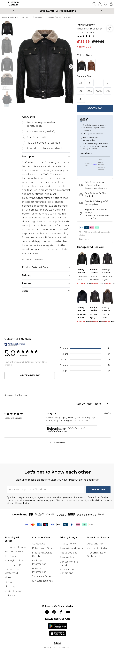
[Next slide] (101, 11)
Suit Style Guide (13, 560)
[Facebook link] (61, 612)
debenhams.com (58, 431)
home (4, 17)
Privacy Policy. (22, 503)
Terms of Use (67, 557)
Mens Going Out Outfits (44, 17)
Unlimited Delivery (15, 547)
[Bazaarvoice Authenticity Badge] (14, 344)
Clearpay (9, 586)
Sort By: (81, 403)
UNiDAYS (9, 595)
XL (81, 91)
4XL (107, 91)
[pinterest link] (54, 612)
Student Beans (13, 591)
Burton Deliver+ (13, 551)
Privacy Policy (68, 543)
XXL (90, 91)
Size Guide (10, 556)
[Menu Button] (4, 4)
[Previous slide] (13, 11)
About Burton (95, 543)
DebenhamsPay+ (14, 565)
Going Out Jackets (64, 17)
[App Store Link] (57, 629)
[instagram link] (47, 612)
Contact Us (38, 543)
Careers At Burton (97, 548)
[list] (44, 66)
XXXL (99, 91)
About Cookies (68, 552)
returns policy (90, 218)
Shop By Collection (24, 17)
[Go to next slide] (71, 66)
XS (80, 82)
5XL (81, 99)
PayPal (8, 582)
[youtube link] (68, 612)
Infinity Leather (86, 24)
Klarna (8, 577)
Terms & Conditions (71, 548)
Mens (12, 17)
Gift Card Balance (42, 581)
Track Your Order (42, 576)
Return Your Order (43, 548)
